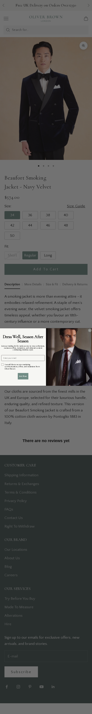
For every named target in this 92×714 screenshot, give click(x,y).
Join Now (23, 376)
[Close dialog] (90, 330)
